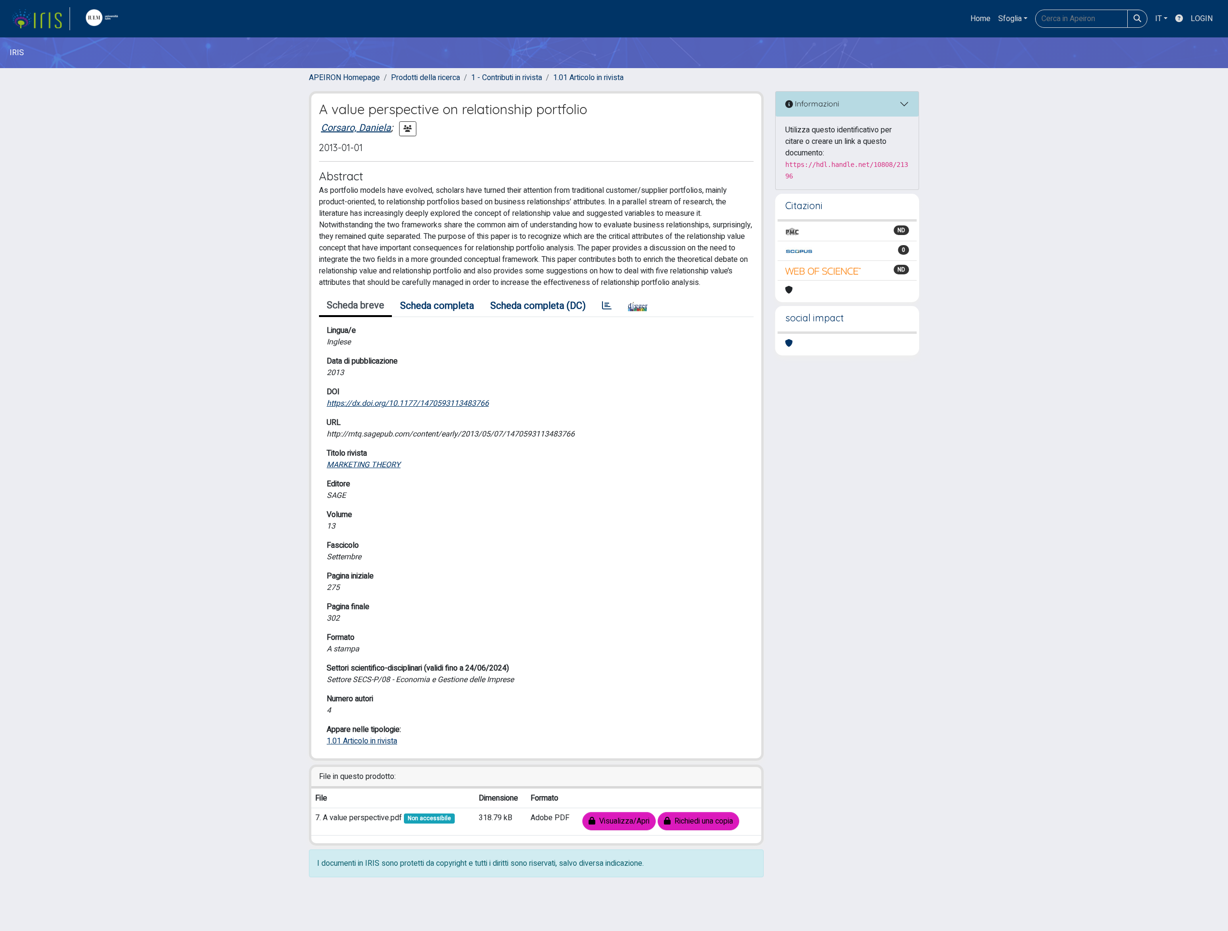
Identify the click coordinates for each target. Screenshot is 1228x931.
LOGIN (1202, 18)
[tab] (607, 306)
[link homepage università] (104, 18)
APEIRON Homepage (344, 77)
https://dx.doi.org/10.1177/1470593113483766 (408, 403)
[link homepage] (41, 18)
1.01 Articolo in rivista (588, 77)
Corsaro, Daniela (356, 128)
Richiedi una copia (702, 821)
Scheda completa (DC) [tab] (538, 306)
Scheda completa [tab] (437, 306)
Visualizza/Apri (622, 821)
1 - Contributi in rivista (506, 77)
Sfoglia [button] (1010, 18)
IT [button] (1158, 18)
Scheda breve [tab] (355, 305)
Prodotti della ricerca (425, 77)
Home (980, 18)
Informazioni (816, 103)
